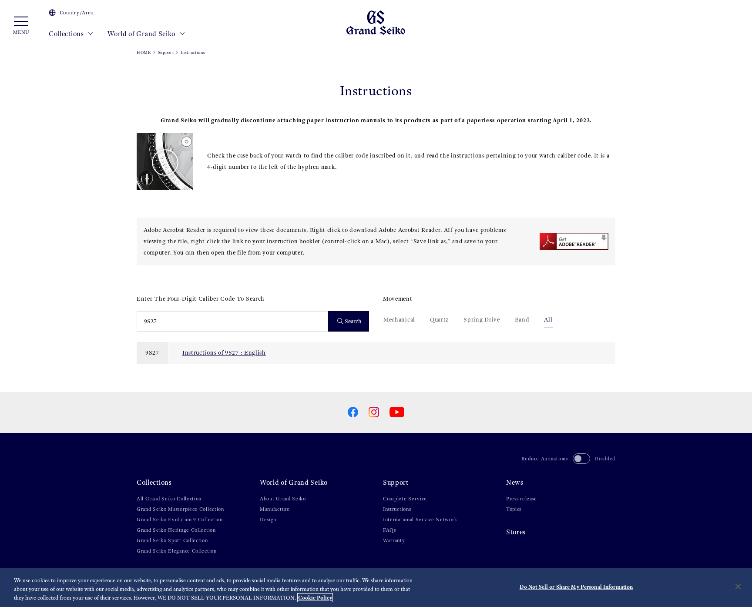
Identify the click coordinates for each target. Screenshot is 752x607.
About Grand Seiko (283, 499)
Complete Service (405, 499)
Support (166, 52)
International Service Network (420, 519)
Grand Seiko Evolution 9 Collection (180, 519)
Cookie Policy (315, 597)
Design (268, 519)
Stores (516, 532)
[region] (376, 587)
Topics (513, 509)
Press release (521, 499)
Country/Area (76, 13)
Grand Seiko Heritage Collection (176, 530)
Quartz (439, 319)
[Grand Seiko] (375, 22)
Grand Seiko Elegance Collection (177, 551)
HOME (144, 52)
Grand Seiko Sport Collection (172, 540)
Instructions (397, 509)
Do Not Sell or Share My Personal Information (576, 586)
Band (522, 319)
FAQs (389, 530)
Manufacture (275, 509)
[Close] (738, 586)
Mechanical (399, 319)
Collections (67, 34)
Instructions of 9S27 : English (224, 352)
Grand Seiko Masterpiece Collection (180, 509)
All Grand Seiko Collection (169, 499)
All (548, 319)
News (515, 482)
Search (353, 321)
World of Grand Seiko (142, 34)
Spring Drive (481, 319)
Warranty (394, 540)
